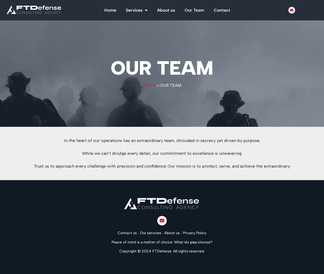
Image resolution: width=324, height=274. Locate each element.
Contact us (127, 233)
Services (134, 10)
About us (166, 10)
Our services (150, 233)
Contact (222, 10)
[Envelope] (291, 10)
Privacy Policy (194, 233)
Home (110, 10)
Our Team (194, 10)
